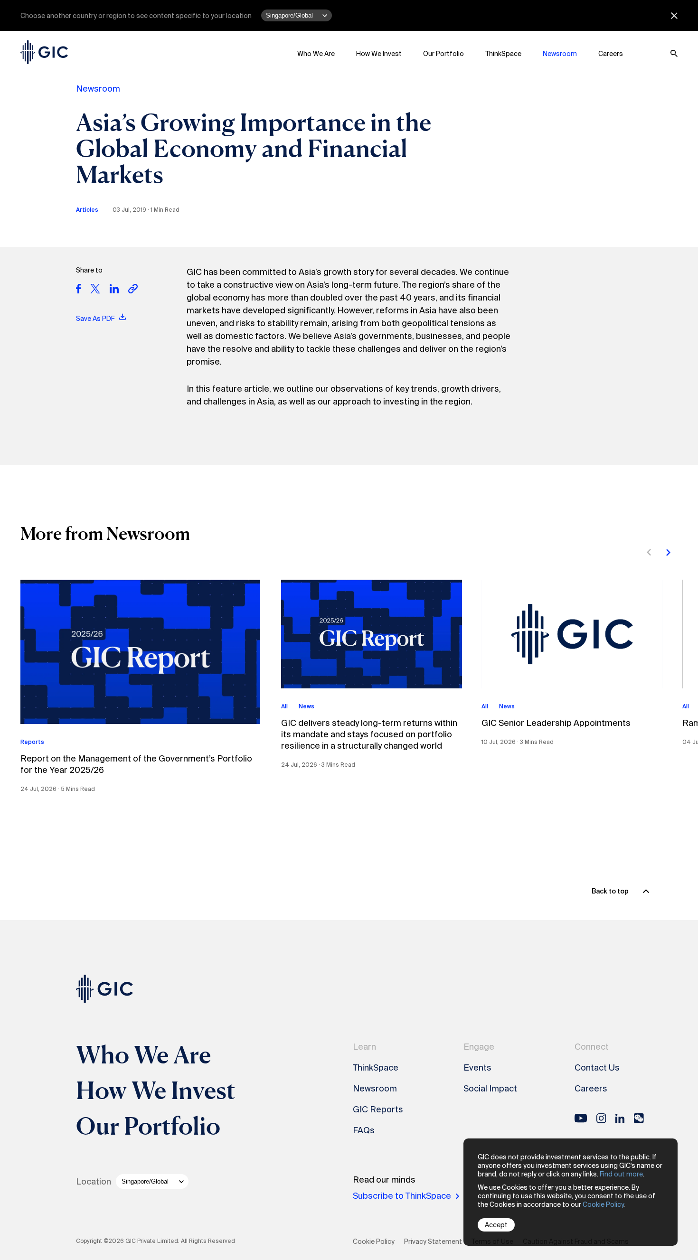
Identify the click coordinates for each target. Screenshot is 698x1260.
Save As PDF (96, 318)
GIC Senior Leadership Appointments (556, 723)
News (306, 706)
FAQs (364, 1130)
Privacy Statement (433, 1241)
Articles (87, 210)
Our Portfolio (443, 53)
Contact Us (597, 1067)
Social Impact (490, 1088)
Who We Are (316, 53)
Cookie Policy (603, 1204)
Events (477, 1067)
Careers (610, 53)
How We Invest (379, 53)
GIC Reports (378, 1109)
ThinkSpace (503, 53)
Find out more (621, 1174)
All (284, 706)
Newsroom (560, 53)
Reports (32, 742)
